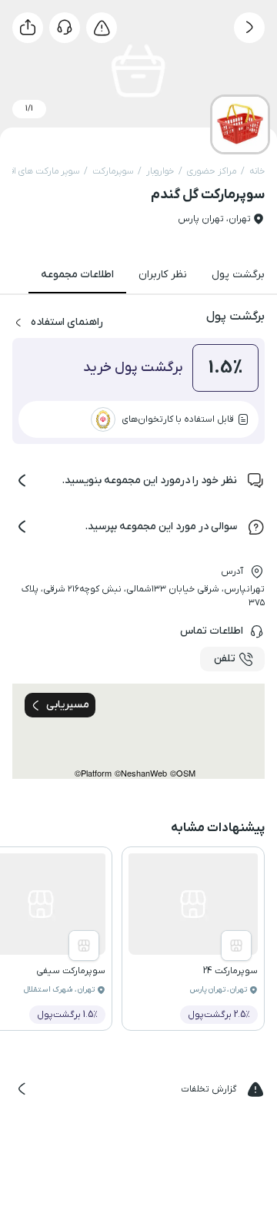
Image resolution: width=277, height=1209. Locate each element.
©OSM (182, 773)
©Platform (93, 773)
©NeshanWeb (141, 773)
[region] (138, 731)
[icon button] (249, 27)
